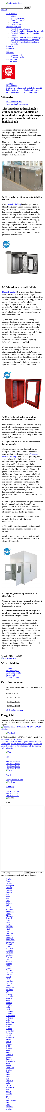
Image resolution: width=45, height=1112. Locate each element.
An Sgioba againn (17, 18)
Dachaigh (9, 84)
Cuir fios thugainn (12, 61)
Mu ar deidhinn (11, 14)
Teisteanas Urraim (17, 57)
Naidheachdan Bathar (14, 102)
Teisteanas (10, 53)
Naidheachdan (11, 59)
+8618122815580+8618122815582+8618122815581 (12, 793)
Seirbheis (9, 46)
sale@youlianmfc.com (14, 710)
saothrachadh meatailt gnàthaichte (27, 746)
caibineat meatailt (7, 748)
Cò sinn (9, 668)
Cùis (7, 51)
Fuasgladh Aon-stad (13, 27)
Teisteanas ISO (16, 55)
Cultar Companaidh (18, 20)
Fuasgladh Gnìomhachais (20, 29)
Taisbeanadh (15, 22)
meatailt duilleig (14, 204)
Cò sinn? (14, 16)
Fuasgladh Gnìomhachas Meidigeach (25, 40)
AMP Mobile (17, 739)
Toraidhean (10, 48)
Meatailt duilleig (9, 292)
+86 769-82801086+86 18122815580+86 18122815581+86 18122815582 (13, 764)
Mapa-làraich (6, 739)
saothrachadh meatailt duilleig (22, 744)
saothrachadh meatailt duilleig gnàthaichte (17, 741)
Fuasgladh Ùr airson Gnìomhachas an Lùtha (27, 31)
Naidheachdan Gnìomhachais (17, 104)
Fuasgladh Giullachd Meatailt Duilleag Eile (27, 38)
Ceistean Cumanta (17, 24)
